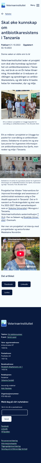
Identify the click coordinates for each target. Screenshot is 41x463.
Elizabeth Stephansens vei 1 (12, 367)
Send (6, 419)
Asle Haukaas (6, 388)
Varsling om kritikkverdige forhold (14, 449)
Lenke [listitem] (7, 292)
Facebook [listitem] (8, 284)
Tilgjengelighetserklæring (10, 446)
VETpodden (5, 432)
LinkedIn (4, 429)
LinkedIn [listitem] (24, 284)
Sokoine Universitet (18, 208)
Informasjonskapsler (9, 443)
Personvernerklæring (9, 440)
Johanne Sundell (7, 380)
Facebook (5, 426)
